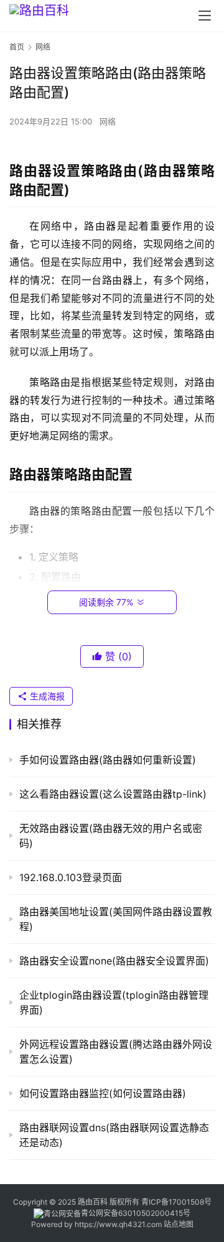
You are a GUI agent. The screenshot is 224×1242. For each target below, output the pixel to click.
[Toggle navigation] (205, 15)
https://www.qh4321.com (118, 1224)
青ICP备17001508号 (177, 1202)
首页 (16, 47)
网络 (108, 121)
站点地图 (179, 1224)
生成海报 (46, 696)
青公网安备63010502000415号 (135, 1213)
